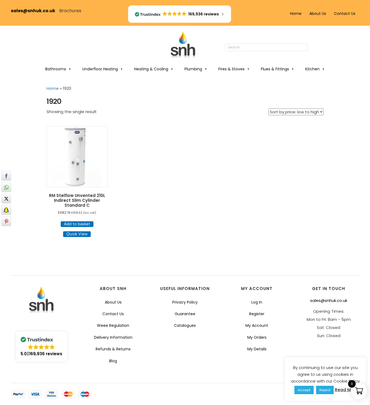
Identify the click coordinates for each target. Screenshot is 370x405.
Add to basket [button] (77, 224)
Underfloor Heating (100, 69)
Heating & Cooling (151, 69)
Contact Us (344, 13)
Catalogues (185, 325)
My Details (257, 349)
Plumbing (193, 69)
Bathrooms (55, 69)
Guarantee (185, 314)
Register (256, 314)
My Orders (257, 337)
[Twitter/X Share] (6, 198)
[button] (313, 47)
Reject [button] (324, 390)
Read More (346, 390)
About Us (317, 13)
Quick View (76, 234)
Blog (113, 361)
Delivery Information (113, 337)
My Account (256, 325)
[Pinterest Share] (6, 221)
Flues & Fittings (275, 69)
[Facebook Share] (6, 176)
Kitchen (312, 69)
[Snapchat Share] (6, 210)
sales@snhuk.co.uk (35, 11)
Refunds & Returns (113, 349)
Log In (256, 302)
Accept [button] (304, 390)
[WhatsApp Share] (6, 187)
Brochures (70, 11)
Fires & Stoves (231, 69)
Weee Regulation (113, 325)
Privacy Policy (185, 302)
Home (295, 13)
